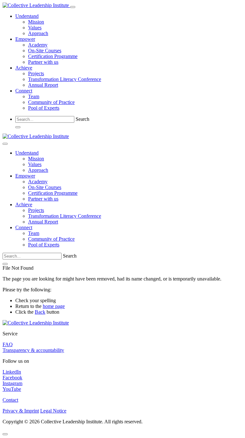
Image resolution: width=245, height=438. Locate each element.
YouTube (12, 389)
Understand (27, 16)
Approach (38, 33)
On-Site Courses (44, 50)
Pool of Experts (43, 108)
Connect (23, 90)
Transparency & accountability (33, 350)
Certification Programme (53, 56)
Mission (36, 22)
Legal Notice (53, 410)
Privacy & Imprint (21, 410)
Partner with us (43, 62)
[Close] (5, 144)
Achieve (23, 67)
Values (34, 27)
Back (40, 312)
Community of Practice (51, 102)
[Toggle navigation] (72, 7)
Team (33, 96)
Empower (25, 39)
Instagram (12, 383)
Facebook (12, 377)
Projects (36, 73)
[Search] (17, 127)
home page (54, 306)
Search (82, 119)
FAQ (8, 344)
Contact (10, 400)
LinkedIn (12, 372)
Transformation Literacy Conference (64, 79)
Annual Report (43, 85)
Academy (38, 44)
